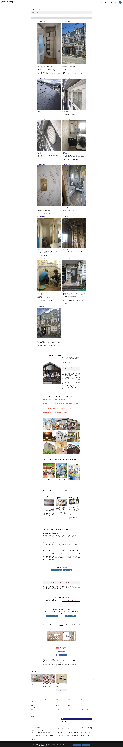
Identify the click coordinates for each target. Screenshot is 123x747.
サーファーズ (46, 709)
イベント (115, 2)
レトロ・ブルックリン (84, 709)
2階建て (45, 699)
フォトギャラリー (34, 718)
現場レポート (64, 718)
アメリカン (58, 709)
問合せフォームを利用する (52, 615)
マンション (58, 705)
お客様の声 (64, 721)
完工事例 (32, 721)
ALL (32, 695)
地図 (63, 660)
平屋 (32, 701)
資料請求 (110, 2)
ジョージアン (58, 710)
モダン (45, 710)
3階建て (57, 699)
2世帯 (81, 699)
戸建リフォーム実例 (67, 570)
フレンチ (69, 709)
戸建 (44, 705)
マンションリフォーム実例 (57, 570)
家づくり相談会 (104, 2)
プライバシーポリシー (55, 744)
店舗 (69, 705)
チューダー (33, 710)
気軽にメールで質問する (71, 615)
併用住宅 (69, 699)
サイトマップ (33, 739)
